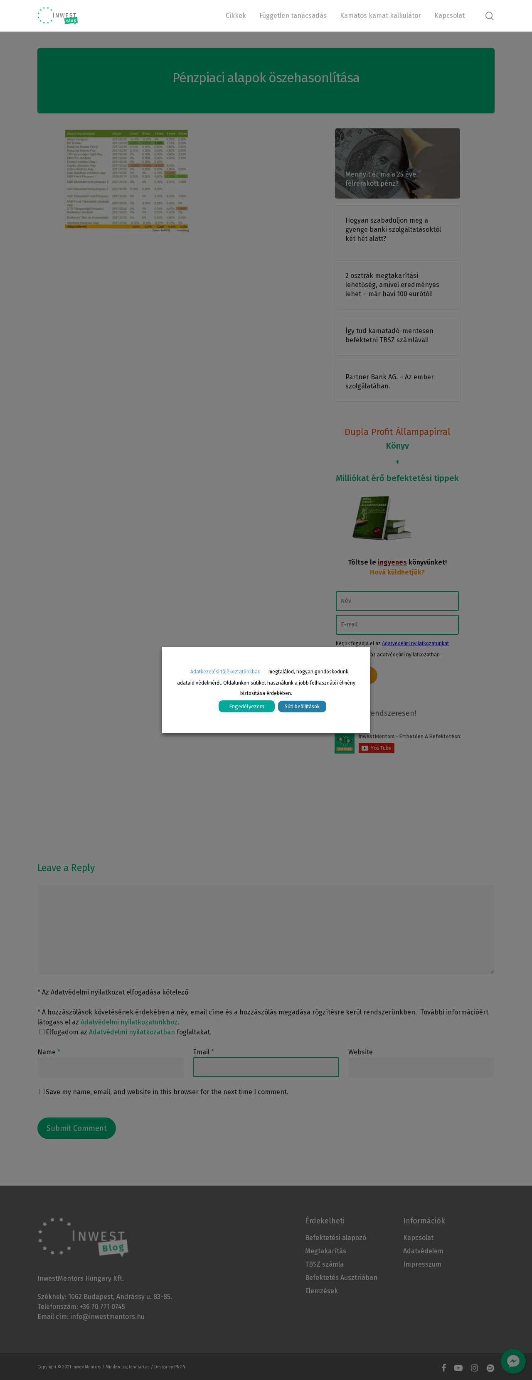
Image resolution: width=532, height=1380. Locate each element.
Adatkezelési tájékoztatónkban (225, 672)
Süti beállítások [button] (302, 706)
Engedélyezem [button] (246, 706)
